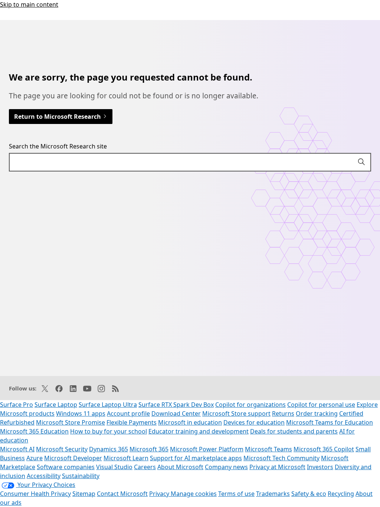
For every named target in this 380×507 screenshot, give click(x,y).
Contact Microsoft (122, 494)
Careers (145, 467)
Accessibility (43, 476)
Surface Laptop (56, 404)
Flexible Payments (132, 422)
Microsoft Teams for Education (329, 422)
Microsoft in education (190, 422)
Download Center (176, 413)
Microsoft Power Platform (206, 449)
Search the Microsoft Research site (58, 146)
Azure (34, 458)
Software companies (66, 467)
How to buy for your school (108, 431)
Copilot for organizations (250, 404)
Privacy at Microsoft (277, 467)
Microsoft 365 (149, 449)
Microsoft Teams (268, 449)
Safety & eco (308, 494)
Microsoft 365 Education (34, 431)
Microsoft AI (17, 449)
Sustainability (80, 476)
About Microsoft (180, 467)
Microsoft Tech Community (281, 458)
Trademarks (273, 494)
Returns (283, 413)
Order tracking (317, 413)
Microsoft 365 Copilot (324, 449)
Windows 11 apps (80, 413)
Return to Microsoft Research (58, 116)
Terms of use (236, 494)
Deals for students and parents (294, 431)
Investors (320, 467)
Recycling (341, 494)
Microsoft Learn (126, 458)
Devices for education (254, 422)
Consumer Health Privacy (35, 494)
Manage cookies (194, 494)
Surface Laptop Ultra (108, 404)
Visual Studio (114, 467)
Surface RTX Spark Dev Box (176, 404)
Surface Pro (16, 404)
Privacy (160, 494)
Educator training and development (198, 431)
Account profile (128, 413)
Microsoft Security (62, 449)
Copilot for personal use (321, 404)
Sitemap (83, 494)
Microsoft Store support (236, 413)
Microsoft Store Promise (70, 422)
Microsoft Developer (73, 458)
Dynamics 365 (108, 449)
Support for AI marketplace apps (196, 458)
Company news (226, 467)
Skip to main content (29, 4)
